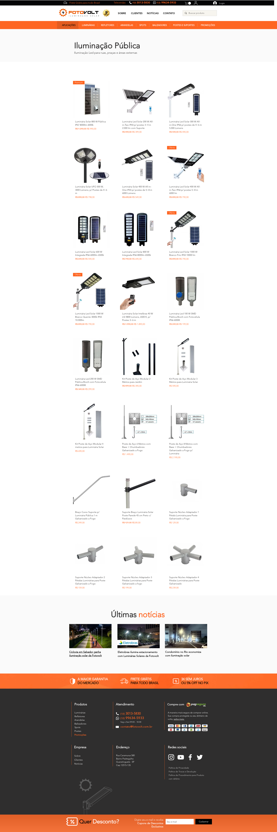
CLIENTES (137, 13)
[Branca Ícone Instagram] (171, 757)
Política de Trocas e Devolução (182, 771)
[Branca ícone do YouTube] (181, 757)
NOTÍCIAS (153, 13)
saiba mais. (179, 719)
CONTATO (169, 13)
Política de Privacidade (179, 768)
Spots (77, 727)
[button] (188, 3)
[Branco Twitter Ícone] (200, 757)
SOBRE (122, 13)
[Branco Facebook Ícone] (190, 757)
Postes (77, 731)
